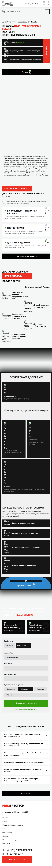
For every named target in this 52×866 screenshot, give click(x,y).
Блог (4, 829)
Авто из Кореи (22, 22)
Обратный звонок (17, 860)
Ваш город (8, 663)
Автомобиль (8, 653)
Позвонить (11, 689)
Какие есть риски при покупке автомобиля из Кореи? (23, 770)
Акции (4, 821)
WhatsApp (24, 689)
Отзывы (5, 836)
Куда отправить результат (13, 685)
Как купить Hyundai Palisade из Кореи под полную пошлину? (22, 735)
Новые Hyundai (20, 134)
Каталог (5, 818)
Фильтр (24, 72)
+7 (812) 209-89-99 (31, 4)
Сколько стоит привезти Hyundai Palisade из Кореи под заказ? (23, 745)
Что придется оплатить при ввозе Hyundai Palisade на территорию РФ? (22, 780)
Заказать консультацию (26, 703)
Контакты (6, 843)
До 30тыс (9, 645)
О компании (7, 832)
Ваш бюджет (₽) (10, 674)
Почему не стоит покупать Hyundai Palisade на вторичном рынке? (24, 754)
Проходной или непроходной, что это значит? (24, 762)
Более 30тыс (21, 645)
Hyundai (34, 22)
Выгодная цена (33, 134)
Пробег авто (8, 641)
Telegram (40, 689)
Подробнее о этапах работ (26, 256)
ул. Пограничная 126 (15, 812)
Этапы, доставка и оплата (12, 825)
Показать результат (26, 141)
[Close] (49, 77)
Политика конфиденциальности (15, 840)
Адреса (7, 4)
